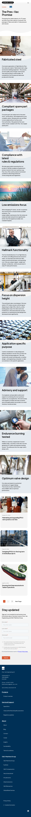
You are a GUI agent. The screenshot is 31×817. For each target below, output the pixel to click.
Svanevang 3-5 (6, 675)
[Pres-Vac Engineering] (8, 3)
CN (11, 6)
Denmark (4, 679)
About (4, 721)
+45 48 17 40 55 (9, 682)
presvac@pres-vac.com (11, 684)
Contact (4, 7)
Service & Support (8, 702)
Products (5, 692)
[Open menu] (28, 3)
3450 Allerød (5, 677)
